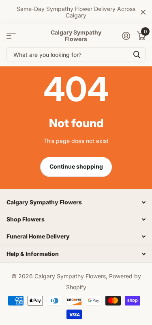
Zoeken (137, 54)
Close (143, 12)
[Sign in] (126, 36)
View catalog (11, 35)
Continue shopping (76, 166)
